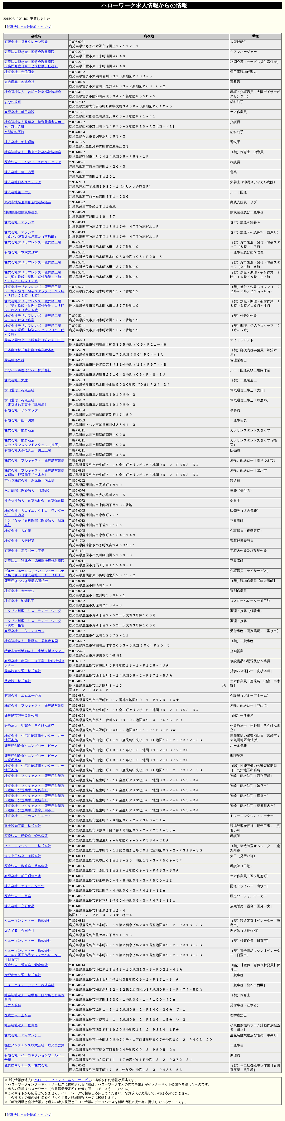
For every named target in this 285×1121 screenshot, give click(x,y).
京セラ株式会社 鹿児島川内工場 (29, 480)
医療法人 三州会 (17, 896)
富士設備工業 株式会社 (22, 826)
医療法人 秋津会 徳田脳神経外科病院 (34, 560)
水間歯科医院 (14, 132)
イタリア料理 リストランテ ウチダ (32, 611)
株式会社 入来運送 (19, 540)
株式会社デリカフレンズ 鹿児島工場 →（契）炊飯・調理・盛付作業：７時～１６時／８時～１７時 (34, 277)
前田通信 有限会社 (19, 390)
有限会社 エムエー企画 (22, 695)
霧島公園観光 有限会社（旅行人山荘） (34, 340)
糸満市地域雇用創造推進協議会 (27, 202)
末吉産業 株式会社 (19, 82)
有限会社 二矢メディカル (24, 631)
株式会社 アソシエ (19, 222)
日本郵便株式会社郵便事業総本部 (29, 350)
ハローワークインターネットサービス (62, 1080)
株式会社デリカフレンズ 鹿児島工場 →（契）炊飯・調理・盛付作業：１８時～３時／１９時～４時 (34, 305)
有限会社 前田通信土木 (22, 876)
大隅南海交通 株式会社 (22, 975)
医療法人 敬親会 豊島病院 (26, 866)
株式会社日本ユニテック (22, 182)
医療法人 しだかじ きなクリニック (32, 162)
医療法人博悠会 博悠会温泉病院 (29, 51)
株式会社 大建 (16, 380)
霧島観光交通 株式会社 (22, 671)
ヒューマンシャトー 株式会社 (27, 846)
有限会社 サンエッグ (21, 410)
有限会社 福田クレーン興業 (26, 41)
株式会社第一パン (17, 192)
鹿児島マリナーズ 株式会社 (26, 1065)
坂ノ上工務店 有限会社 (22, 856)
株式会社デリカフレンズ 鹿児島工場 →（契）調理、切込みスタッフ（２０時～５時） (34, 330)
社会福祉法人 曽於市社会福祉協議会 (32, 92)
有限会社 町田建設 (19, 112)
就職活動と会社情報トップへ (28, 27)
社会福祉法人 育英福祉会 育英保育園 (34, 500)
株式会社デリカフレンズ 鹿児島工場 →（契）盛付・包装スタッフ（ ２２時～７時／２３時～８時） (34, 291)
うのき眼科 (12, 1005)
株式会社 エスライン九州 (24, 886)
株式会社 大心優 (17, 530)
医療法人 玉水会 (17, 1015)
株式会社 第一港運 (19, 172)
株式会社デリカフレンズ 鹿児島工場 (32, 242)
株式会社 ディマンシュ (22, 1035)
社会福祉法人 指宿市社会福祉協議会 (32, 152)
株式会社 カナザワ (19, 591)
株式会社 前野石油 (19, 430)
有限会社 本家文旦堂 (21, 252)
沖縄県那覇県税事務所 (21, 212)
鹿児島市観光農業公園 (21, 715)
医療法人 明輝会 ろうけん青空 (29, 725)
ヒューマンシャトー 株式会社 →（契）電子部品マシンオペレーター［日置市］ (32, 955)
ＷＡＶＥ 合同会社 (19, 930)
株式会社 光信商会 (19, 72)
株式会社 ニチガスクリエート (27, 816)
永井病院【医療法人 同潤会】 (27, 490)
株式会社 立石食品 (19, 906)
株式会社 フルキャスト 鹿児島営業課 (34, 460)
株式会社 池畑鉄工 (19, 601)
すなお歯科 (12, 102)
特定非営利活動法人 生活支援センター (34, 651)
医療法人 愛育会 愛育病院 (26, 965)
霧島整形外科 (14, 360)
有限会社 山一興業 (19, 420)
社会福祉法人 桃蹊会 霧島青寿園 (31, 641)
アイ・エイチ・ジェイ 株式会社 (29, 985)
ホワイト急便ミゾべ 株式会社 (27, 370)
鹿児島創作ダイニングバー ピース (31, 745)
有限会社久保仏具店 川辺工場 (27, 450)
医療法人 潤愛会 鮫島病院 (26, 836)
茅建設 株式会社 (17, 681)
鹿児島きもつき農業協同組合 (26, 581)
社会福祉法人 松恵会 (21, 1025)
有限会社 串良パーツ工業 (24, 550)
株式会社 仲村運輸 (19, 142)
